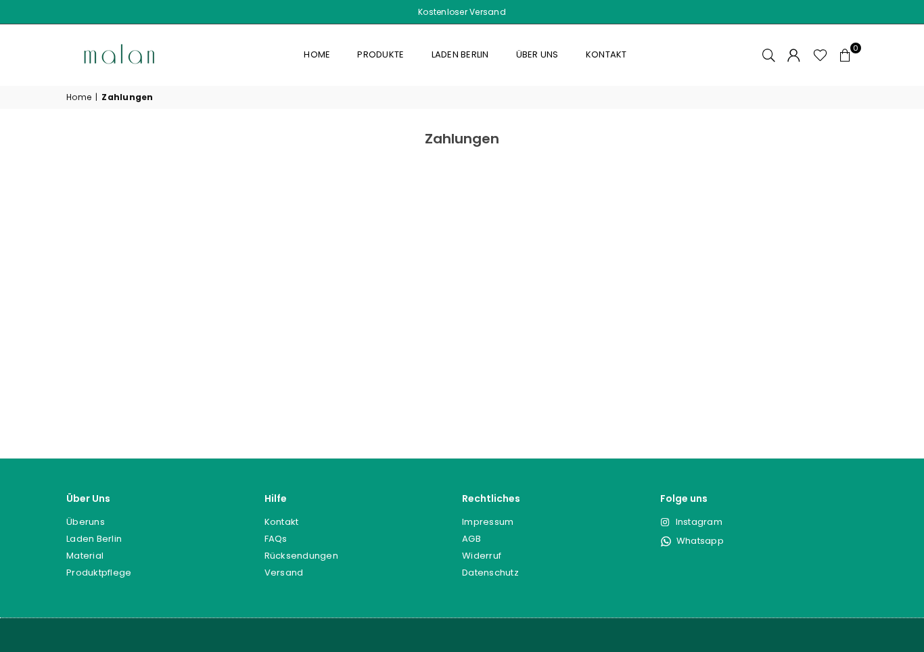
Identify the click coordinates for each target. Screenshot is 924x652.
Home (317, 54)
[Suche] (768, 55)
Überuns (85, 521)
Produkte (380, 54)
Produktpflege (98, 572)
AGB (471, 538)
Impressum (487, 521)
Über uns (537, 54)
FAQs (275, 538)
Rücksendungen (301, 555)
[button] (845, 55)
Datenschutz (490, 572)
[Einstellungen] (793, 55)
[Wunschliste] (820, 55)
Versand (284, 572)
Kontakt (606, 54)
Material (84, 555)
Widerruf (481, 555)
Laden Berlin (460, 54)
